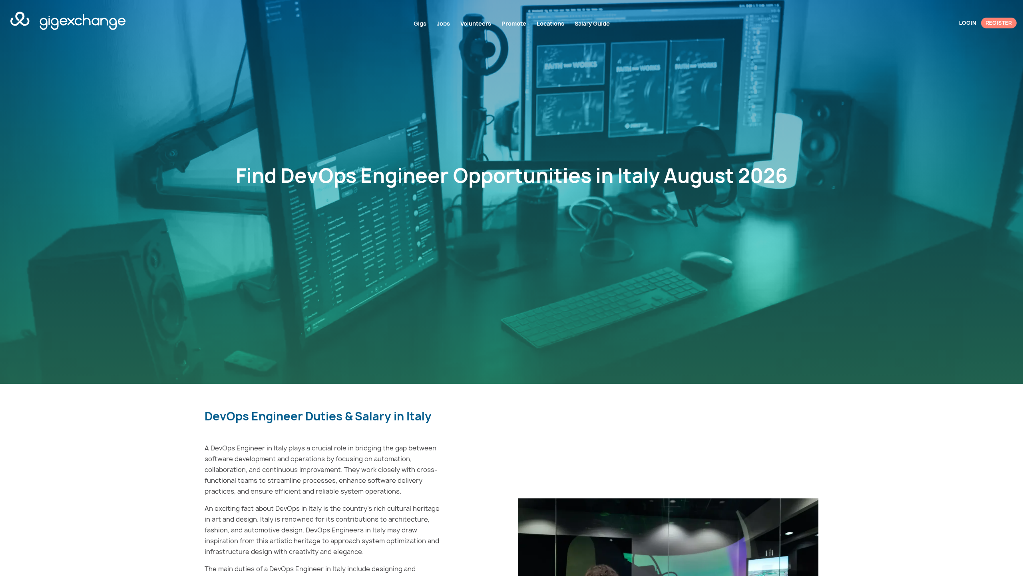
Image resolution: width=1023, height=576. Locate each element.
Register (998, 22)
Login (967, 22)
